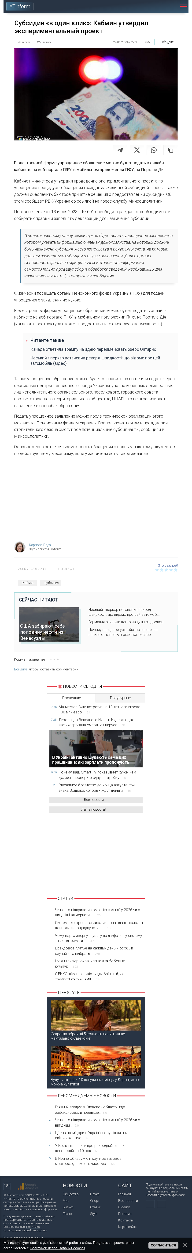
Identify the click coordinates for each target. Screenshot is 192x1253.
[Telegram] (120, 150)
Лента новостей (93, 809)
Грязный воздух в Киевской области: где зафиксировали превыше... (90, 1109)
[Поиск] (171, 6)
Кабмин (28, 583)
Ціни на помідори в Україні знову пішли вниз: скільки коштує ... (92, 1135)
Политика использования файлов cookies (25, 1228)
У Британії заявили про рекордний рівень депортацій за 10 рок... (90, 1148)
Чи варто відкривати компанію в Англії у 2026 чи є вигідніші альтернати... (97, 912)
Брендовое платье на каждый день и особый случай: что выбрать (94, 951)
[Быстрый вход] (158, 6)
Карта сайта (127, 1227)
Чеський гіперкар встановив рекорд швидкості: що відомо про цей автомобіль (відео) (95, 360)
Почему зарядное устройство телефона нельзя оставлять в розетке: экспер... (123, 632)
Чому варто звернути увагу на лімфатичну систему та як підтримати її (98, 938)
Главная (124, 1194)
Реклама (125, 1214)
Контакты (125, 1220)
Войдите (20, 669)
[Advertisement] (96, 500)
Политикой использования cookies (57, 1248)
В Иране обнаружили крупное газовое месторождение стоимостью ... (88, 1161)
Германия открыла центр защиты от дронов (126, 622)
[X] (137, 150)
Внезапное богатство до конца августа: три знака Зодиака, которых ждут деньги (97, 787)
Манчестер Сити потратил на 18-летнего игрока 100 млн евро (99, 709)
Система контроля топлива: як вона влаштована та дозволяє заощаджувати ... (99, 925)
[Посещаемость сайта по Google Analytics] (28, 1186)
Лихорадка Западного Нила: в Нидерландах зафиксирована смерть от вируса (96, 722)
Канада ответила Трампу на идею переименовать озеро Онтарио (93, 349)
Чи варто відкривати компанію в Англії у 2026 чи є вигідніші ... (97, 1122)
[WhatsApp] (154, 150)
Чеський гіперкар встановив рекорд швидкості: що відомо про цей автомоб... (124, 612)
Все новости (94, 800)
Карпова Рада (40, 545)
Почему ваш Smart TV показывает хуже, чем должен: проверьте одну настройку (97, 775)
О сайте (124, 1207)
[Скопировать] (170, 150)
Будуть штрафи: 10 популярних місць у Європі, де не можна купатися (95, 1082)
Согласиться (163, 1245)
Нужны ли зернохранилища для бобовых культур (90, 963)
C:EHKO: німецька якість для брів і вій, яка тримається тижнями (90, 976)
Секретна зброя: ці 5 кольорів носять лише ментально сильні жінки (88, 1036)
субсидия (51, 583)
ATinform (19, 6)
